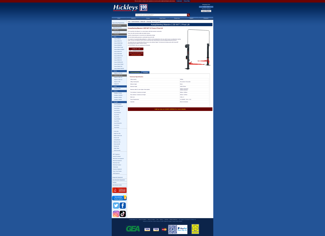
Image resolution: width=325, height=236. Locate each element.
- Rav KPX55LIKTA (118, 123)
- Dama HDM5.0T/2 (118, 60)
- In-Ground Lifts (116, 32)
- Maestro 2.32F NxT (118, 73)
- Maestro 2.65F (117, 81)
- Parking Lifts (116, 146)
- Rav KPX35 (116, 116)
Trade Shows (162, 18)
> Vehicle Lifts (115, 29)
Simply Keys (177, 18)
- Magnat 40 (116, 83)
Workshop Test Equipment (118, 158)
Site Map (166, 219)
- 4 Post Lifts (115, 131)
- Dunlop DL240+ (117, 88)
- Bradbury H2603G (118, 99)
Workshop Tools (116, 162)
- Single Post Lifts (116, 133)
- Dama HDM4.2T (117, 38)
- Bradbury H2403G (118, 97)
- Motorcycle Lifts (116, 141)
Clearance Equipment (117, 169)
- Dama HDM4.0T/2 (118, 51)
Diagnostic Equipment (117, 177)
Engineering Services (117, 27)
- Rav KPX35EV (117, 118)
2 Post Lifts (148, 21)
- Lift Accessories (116, 150)
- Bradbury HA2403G (118, 95)
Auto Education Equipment (118, 180)
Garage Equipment (116, 25)
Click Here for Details (136, 54)
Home (118, 18)
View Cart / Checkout (206, 8)
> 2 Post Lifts (116, 34)
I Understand (179, 1)
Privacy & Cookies (151, 219)
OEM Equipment (116, 173)
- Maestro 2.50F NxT (118, 77)
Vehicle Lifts (142, 21)
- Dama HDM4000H (118, 45)
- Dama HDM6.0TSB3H (118, 64)
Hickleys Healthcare (173, 219)
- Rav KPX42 (116, 121)
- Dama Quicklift (116, 144)
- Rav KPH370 (117, 110)
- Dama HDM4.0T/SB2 (118, 47)
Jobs (157, 219)
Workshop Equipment (117, 160)
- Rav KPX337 (117, 108)
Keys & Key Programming (118, 22)
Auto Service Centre (117, 185)
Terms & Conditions (142, 219)
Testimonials (115, 166)
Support (191, 18)
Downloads (145, 72)
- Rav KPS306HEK (117, 104)
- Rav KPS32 (116, 127)
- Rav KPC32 (116, 125)
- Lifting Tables (116, 148)
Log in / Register (206, 11)
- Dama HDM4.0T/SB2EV (119, 49)
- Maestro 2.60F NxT (118, 79)
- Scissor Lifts (116, 137)
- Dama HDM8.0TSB (118, 66)
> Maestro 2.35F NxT (118, 75)
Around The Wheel (117, 156)
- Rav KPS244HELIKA (118, 106)
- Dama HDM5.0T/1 (118, 57)
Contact (148, 18)
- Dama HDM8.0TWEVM (119, 68)
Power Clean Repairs (117, 171)
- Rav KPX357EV (117, 112)
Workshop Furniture (117, 164)
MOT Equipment (116, 154)
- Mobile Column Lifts (117, 135)
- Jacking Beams (116, 139)
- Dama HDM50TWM (118, 43)
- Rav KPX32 (116, 114)
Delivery (161, 219)
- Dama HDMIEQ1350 (118, 62)
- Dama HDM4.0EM (118, 53)
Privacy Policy (187, 1)
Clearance (206, 18)
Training (114, 182)
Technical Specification (135, 72)
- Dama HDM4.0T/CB (118, 55)
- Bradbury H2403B (118, 93)
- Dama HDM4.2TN (118, 40)
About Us (133, 18)
